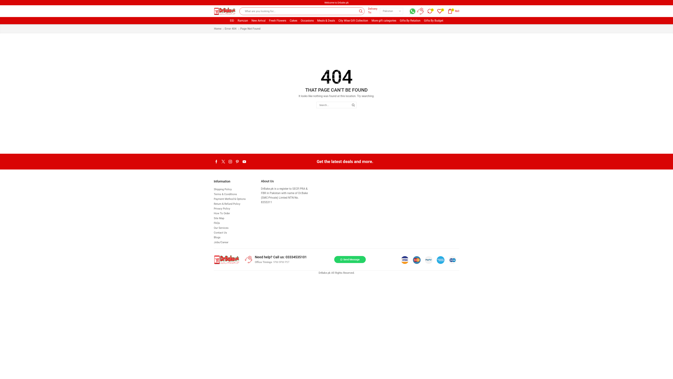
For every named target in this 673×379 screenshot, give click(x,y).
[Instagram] (230, 161)
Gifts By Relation (410, 20)
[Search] (353, 105)
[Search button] (360, 11)
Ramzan (243, 20)
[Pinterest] (237, 161)
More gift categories (384, 20)
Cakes (293, 20)
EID (232, 20)
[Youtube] (244, 161)
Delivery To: (372, 10)
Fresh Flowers (277, 20)
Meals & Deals (326, 20)
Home (218, 28)
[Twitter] (223, 161)
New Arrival (258, 20)
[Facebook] (216, 161)
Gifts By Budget (433, 20)
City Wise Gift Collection (353, 20)
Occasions (307, 20)
